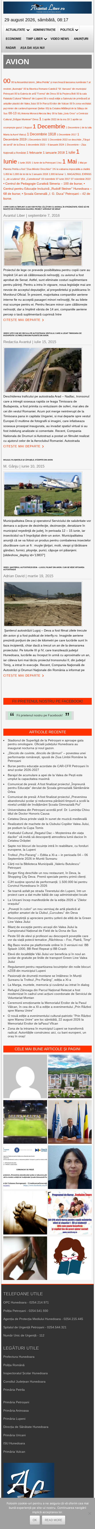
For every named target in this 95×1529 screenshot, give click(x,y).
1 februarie (34, 152)
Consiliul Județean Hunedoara (24, 1381)
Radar (11, 47)
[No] (89, 1513)
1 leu (58, 162)
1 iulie (70, 152)
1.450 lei (7, 174)
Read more (53, 1520)
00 (6, 80)
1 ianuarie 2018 (54, 152)
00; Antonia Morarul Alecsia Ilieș (34, 113)
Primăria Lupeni (14, 1418)
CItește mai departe (21, 320)
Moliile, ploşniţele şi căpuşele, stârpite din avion (28, 460)
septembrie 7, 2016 (44, 215)
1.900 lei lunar (56, 174)
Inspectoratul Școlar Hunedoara (25, 1373)
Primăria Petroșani (16, 1402)
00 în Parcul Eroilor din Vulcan (53, 103)
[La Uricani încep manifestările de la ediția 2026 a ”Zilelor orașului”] (70, 1122)
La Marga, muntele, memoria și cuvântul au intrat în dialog (48, 985)
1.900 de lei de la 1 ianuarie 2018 (30, 174)
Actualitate (15, 29)
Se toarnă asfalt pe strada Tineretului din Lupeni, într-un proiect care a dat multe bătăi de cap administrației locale (47, 893)
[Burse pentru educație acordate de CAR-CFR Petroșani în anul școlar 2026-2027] (70, 1213)
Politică (67, 29)
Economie (13, 38)
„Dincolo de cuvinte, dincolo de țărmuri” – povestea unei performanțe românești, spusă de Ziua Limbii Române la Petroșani (47, 757)
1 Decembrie (49, 126)
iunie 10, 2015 (32, 466)
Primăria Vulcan (14, 1451)
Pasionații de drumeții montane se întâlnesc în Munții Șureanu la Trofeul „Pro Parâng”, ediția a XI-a (45, 977)
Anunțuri (81, 38)
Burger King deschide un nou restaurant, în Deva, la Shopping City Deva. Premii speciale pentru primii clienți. (47, 875)
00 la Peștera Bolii (66, 93)
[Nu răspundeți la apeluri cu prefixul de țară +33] (25, 1258)
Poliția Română (14, 1365)
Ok (35, 1520)
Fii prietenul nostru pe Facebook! (47, 701)
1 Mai (69, 161)
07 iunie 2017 (63, 179)
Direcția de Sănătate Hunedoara (25, 1427)
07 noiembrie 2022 (81, 179)
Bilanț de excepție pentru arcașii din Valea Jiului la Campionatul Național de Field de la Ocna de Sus (42, 929)
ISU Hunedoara (14, 1443)
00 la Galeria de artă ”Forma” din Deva (35, 93)
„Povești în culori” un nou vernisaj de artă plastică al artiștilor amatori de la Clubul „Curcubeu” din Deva (44, 911)
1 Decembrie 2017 (66, 134)
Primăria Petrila (14, 1389)
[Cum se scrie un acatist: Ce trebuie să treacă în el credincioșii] (25, 1213)
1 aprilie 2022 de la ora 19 (56, 119)
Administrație (44, 29)
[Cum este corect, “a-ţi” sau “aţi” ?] (25, 1077)
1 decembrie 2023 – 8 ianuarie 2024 (45, 144)
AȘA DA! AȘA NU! (32, 47)
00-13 (12, 113)
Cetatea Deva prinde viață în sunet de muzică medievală (47, 819)
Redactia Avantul (17, 342)
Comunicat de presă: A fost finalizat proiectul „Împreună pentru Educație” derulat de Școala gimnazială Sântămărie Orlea (48, 788)
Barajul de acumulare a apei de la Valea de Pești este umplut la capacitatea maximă (45, 777)
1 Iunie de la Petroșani (43, 162)
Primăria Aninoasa (16, 1410)
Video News (60, 38)
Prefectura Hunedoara (18, 1356)
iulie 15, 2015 (45, 342)
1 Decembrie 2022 (37, 139)
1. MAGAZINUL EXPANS (78, 174)
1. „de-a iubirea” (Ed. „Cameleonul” (21, 179)
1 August (27, 127)
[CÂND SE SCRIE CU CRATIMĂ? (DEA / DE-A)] (70, 1258)
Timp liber (34, 38)
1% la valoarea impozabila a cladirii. (71, 169)
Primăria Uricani (14, 1435)
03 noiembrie (48, 179)
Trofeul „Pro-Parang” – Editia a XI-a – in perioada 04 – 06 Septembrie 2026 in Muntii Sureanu (48, 857)
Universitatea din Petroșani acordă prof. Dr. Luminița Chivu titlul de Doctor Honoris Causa (49, 811)
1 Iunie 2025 (24, 162)
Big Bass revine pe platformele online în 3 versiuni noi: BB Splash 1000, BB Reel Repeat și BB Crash (48, 947)
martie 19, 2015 (40, 576)
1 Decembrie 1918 (41, 134)
